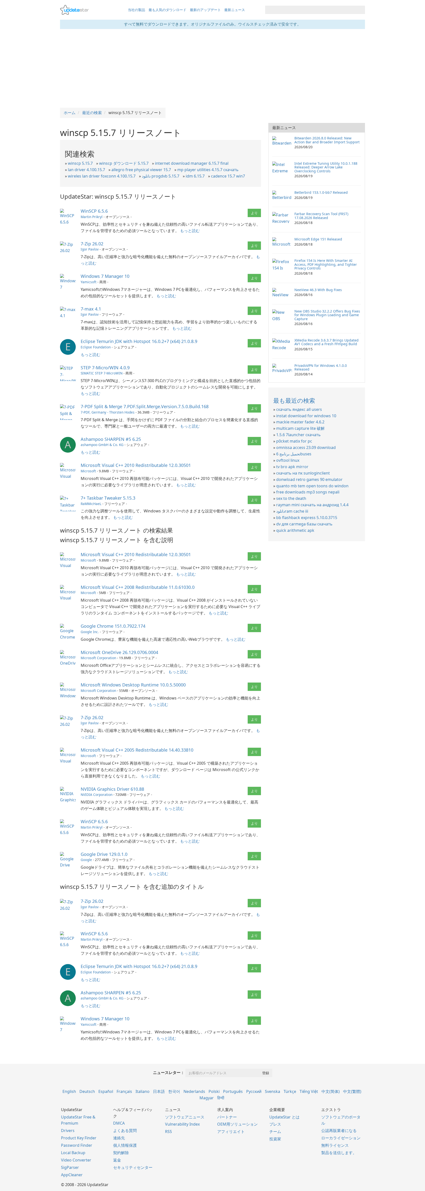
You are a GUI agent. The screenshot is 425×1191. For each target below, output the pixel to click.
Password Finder (76, 1145)
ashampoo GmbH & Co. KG (102, 444)
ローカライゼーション (341, 1138)
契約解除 (121, 1152)
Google (86, 859)
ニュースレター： (168, 1072)
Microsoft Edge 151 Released (318, 239)
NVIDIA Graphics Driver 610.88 (112, 789)
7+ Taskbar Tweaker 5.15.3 (108, 498)
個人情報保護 (125, 1145)
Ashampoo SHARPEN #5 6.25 (111, 439)
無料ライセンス (335, 1145)
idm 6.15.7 (195, 176)
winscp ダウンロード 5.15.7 (124, 163)
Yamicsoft (88, 282)
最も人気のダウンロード (167, 9)
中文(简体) (330, 1091)
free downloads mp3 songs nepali (307, 492)
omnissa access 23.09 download (306, 447)
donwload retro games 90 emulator (309, 479)
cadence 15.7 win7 (228, 176)
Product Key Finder (78, 1138)
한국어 (174, 1091)
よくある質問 (125, 1130)
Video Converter (76, 1160)
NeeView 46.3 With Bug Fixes (318, 289)
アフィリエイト (231, 1131)
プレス (275, 1124)
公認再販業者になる (339, 1130)
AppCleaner (72, 1174)
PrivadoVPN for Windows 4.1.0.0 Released (320, 367)
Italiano (143, 1091)
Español (105, 1091)
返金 (117, 1160)
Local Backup (73, 1152)
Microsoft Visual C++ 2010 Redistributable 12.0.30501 (136, 465)
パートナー (227, 1117)
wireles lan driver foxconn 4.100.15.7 (102, 176)
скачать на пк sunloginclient (303, 473)
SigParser (70, 1167)
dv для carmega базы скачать (304, 524)
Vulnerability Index (182, 1124)
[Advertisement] (212, 68)
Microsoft (88, 471)
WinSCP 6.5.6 (94, 211)
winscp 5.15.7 (80, 163)
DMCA (119, 1123)
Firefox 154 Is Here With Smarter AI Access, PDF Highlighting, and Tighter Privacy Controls (325, 264)
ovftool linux (287, 460)
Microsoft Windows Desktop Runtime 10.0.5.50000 (133, 685)
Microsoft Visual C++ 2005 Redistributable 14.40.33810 (137, 750)
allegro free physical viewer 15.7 (141, 169)
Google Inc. (90, 631)
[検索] (360, 10)
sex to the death (291, 498)
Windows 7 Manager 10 (105, 276)
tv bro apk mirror (292, 466)
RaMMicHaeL (91, 503)
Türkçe (290, 1091)
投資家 (275, 1139)
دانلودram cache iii (292, 511)
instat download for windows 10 (306, 415)
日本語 (159, 1091)
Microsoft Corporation (98, 657)
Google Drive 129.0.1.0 (104, 854)
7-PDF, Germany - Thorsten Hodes (108, 412)
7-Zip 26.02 (92, 244)
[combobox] (310, 10)
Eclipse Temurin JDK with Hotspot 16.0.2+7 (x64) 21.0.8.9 (139, 341)
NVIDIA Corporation (96, 794)
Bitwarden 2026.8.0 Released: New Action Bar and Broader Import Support (327, 140)
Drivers (68, 1130)
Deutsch (87, 1091)
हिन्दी (220, 1098)
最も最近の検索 (294, 400)
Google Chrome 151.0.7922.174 (113, 626)
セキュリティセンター (132, 1167)
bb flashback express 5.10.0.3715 (306, 517)
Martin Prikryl (92, 216)
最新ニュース (234, 9)
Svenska (272, 1091)
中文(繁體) (352, 1091)
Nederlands (194, 1091)
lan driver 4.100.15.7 (86, 169)
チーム (275, 1131)
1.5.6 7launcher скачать (298, 434)
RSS (168, 1131)
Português (233, 1091)
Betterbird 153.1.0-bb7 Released (321, 192)
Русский (253, 1091)
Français (124, 1091)
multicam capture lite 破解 (300, 428)
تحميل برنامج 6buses (293, 454)
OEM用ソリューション (237, 1124)
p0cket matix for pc (294, 441)
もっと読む (190, 230)
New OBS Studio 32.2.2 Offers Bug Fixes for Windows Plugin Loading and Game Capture (327, 315)
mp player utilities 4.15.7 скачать (208, 169)
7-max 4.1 (91, 309)
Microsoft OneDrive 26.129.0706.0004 (119, 652)
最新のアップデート (205, 9)
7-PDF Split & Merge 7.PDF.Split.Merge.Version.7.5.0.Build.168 (145, 406)
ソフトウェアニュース (184, 1117)
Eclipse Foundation (96, 347)
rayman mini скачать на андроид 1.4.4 (312, 504)
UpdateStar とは (284, 1117)
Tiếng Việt (309, 1091)
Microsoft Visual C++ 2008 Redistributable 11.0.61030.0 (138, 587)
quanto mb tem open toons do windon (312, 486)
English (69, 1091)
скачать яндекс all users (299, 409)
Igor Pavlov (90, 249)
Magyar (206, 1098)
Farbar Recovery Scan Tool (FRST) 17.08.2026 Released (321, 215)
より (254, 212)
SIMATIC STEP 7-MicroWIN (101, 373)
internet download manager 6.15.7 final (191, 163)
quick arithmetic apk (295, 530)
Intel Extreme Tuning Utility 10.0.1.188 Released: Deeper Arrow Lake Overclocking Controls (325, 167)
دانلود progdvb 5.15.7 (160, 176)
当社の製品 (136, 9)
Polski (214, 1091)
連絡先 (119, 1138)
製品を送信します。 (339, 1152)
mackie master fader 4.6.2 (300, 422)
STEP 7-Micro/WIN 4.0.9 (105, 368)
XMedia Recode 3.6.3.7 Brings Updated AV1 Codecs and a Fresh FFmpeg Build (326, 342)
